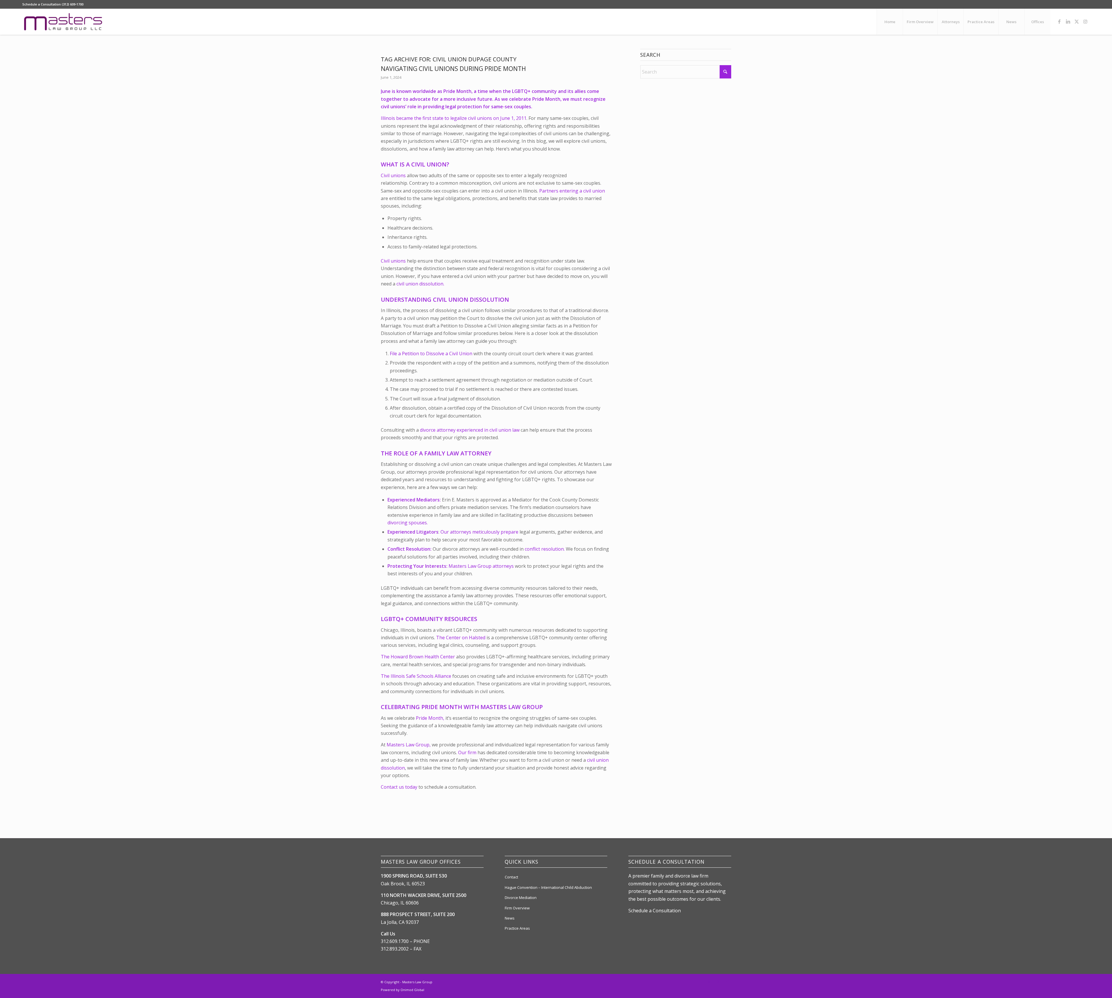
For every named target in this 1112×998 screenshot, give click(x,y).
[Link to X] (1076, 21)
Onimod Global (412, 990)
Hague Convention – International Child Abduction (548, 887)
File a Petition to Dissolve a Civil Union (431, 353)
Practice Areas (517, 928)
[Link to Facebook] (1059, 21)
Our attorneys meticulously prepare (479, 532)
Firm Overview (517, 908)
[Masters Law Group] (63, 22)
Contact (511, 877)
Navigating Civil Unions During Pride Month (453, 69)
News (510, 918)
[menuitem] (890, 22)
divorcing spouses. (407, 522)
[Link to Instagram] (1085, 21)
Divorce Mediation (521, 897)
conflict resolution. (545, 549)
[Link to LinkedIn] (1068, 21)
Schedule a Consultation (654, 910)
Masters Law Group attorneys (481, 566)
